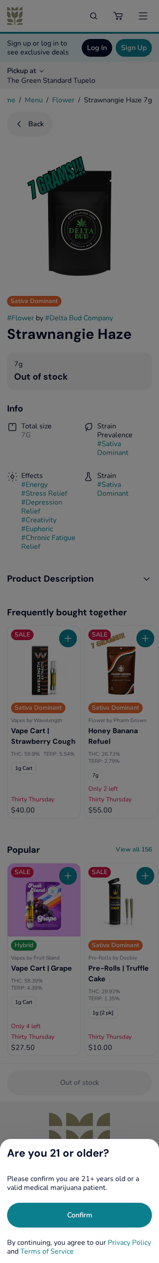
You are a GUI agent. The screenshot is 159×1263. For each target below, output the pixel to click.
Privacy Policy (129, 1242)
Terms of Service (47, 1251)
